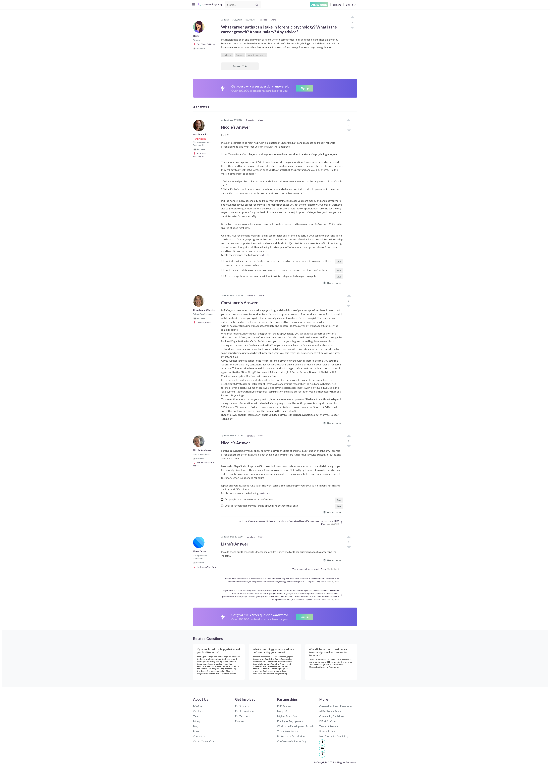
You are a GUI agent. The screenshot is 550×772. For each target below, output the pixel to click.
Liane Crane (321, 599)
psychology (227, 55)
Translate (262, 19)
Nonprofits (283, 711)
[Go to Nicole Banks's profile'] (199, 126)
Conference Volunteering (291, 741)
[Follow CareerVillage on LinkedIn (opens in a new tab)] (322, 748)
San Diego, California (205, 44)
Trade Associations (287, 731)
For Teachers (242, 716)
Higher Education (287, 716)
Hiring (196, 721)
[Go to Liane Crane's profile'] (199, 543)
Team (196, 716)
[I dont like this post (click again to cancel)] (352, 27)
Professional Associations (291, 736)
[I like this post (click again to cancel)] (352, 17)
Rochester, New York (206, 567)
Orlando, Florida (203, 322)
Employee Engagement (290, 721)
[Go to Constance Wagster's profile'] (199, 301)
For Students (242, 706)
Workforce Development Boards (295, 726)
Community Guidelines (331, 716)
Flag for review (332, 282)
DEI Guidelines (327, 721)
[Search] (256, 4)
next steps (265, 254)
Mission (197, 706)
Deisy (323, 524)
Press (196, 731)
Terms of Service (328, 726)
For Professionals (245, 711)
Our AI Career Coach (204, 741)
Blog (195, 726)
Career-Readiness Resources (335, 706)
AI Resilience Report (330, 711)
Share (273, 19)
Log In (349, 4)
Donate (239, 721)
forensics (240, 55)
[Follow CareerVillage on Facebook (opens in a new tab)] (322, 742)
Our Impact (199, 711)
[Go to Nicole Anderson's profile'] (199, 442)
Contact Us (199, 736)
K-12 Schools (284, 706)
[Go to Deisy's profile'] (199, 27)
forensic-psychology (256, 55)
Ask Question (319, 4)
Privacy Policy (327, 731)
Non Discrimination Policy (333, 736)
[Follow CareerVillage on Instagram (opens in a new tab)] (322, 755)
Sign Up (337, 4)
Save (339, 261)
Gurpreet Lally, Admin (316, 581)
